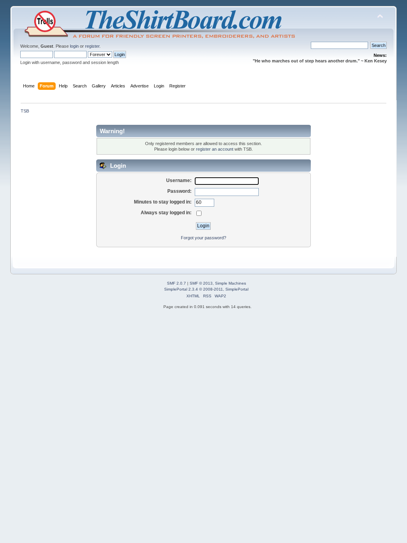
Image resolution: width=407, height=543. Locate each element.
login (74, 46)
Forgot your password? (203, 237)
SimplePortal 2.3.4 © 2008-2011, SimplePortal (206, 289)
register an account (214, 149)
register (92, 46)
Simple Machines (230, 283)
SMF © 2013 (201, 283)
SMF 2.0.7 (176, 283)
